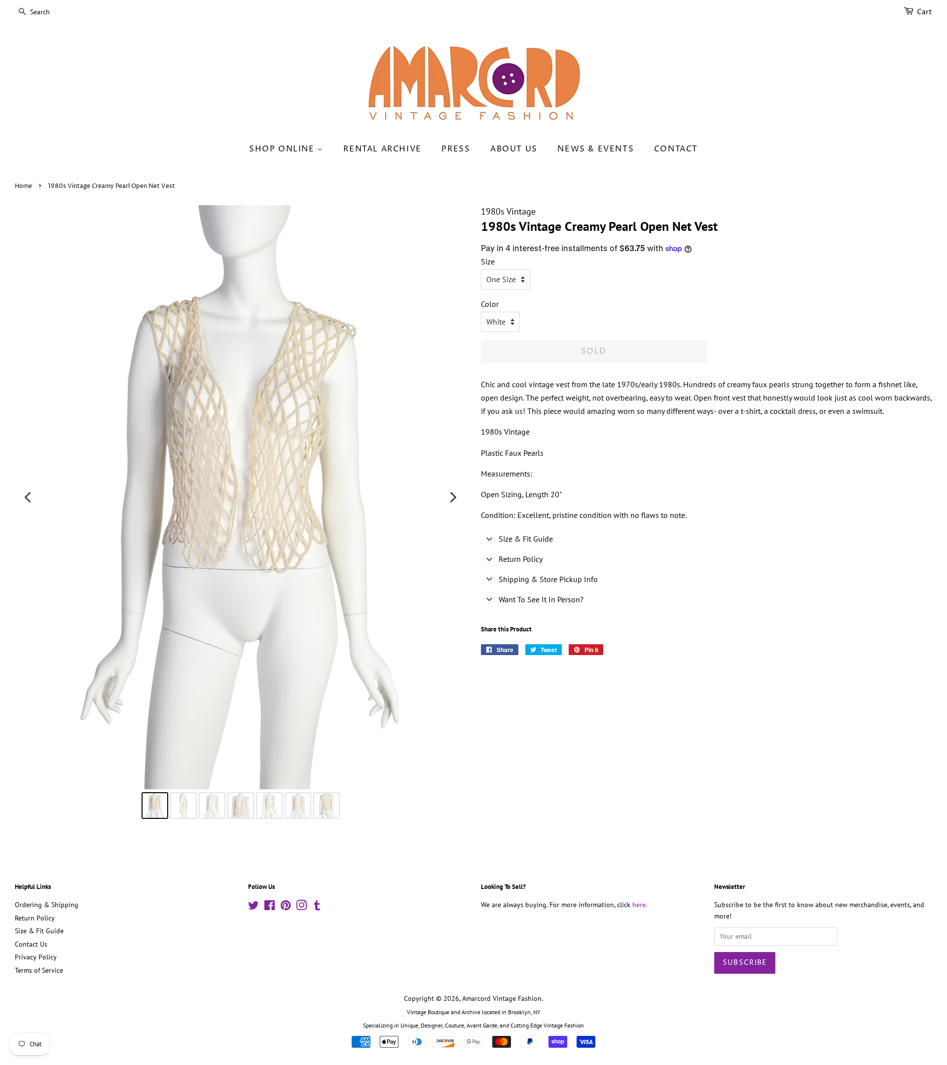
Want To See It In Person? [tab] (541, 599)
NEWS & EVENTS (595, 149)
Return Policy (35, 918)
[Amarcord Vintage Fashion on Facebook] (269, 907)
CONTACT (676, 149)
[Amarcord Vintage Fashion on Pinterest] (285, 907)
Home (23, 186)
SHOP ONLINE (283, 149)
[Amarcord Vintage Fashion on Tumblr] (317, 907)
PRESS (455, 149)
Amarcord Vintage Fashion (502, 998)
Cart (924, 12)
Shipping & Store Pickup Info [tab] (548, 579)
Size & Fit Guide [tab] (526, 539)
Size (488, 261)
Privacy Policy (36, 957)
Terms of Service (39, 970)
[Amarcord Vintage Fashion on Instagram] (301, 907)
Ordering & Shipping (46, 904)
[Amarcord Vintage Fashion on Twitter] (253, 907)
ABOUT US (514, 149)
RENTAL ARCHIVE (382, 149)
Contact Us (31, 944)
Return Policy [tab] (521, 559)
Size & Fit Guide (39, 930)
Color (490, 304)
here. (639, 904)
